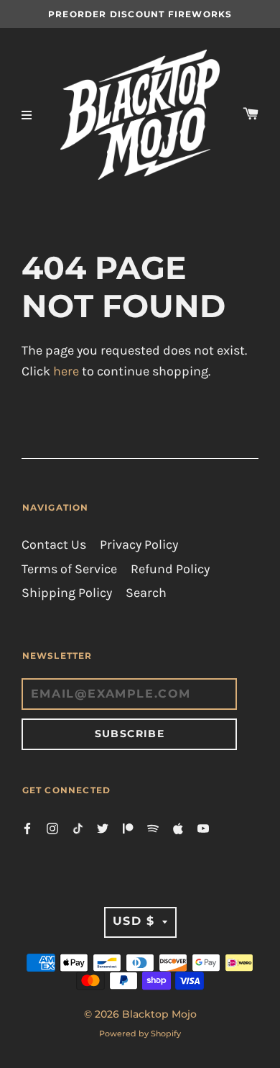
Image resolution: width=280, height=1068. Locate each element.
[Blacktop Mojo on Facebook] (27, 827)
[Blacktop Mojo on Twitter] (102, 827)
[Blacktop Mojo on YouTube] (203, 827)
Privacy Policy (139, 544)
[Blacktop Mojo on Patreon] (128, 827)
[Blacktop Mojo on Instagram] (52, 827)
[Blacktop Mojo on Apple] (178, 827)
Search (146, 593)
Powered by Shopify (140, 1033)
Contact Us (54, 544)
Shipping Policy (67, 593)
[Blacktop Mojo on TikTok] (77, 827)
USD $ (134, 921)
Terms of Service (69, 569)
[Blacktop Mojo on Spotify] (153, 827)
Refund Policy (170, 569)
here (66, 371)
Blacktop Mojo (159, 1014)
